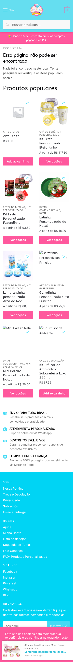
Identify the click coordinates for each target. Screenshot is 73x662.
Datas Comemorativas (49, 209)
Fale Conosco (13, 551)
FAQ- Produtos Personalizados (25, 557)
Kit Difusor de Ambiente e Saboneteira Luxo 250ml (52, 371)
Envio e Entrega (14, 512)
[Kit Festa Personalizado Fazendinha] (18, 187)
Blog (6, 595)
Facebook (10, 571)
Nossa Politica (13, 488)
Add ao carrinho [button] (18, 161)
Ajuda (7, 527)
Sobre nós (10, 506)
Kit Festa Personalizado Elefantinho (50, 143)
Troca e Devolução (16, 494)
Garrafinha (47, 288)
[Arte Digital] (18, 112)
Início (6, 48)
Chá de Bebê (47, 131)
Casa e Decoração (51, 360)
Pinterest (9, 583)
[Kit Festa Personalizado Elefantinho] (54, 112)
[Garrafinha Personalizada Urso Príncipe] (54, 266)
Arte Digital (11, 131)
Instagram (10, 577)
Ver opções (54, 161)
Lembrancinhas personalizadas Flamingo (45, 651)
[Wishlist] (27, 103)
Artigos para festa (52, 285)
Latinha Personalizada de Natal (52, 221)
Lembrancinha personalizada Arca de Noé (14, 297)
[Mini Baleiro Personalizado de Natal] (18, 341)
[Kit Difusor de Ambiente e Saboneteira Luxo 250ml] (54, 341)
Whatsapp (10, 589)
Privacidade (11, 500)
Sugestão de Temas (17, 545)
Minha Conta (12, 533)
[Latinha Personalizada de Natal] (54, 187)
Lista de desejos (14, 539)
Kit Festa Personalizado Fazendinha (14, 218)
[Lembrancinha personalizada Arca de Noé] (18, 266)
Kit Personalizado (50, 133)
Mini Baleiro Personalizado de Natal (16, 375)
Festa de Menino (14, 207)
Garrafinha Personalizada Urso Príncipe (54, 297)
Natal (43, 213)
